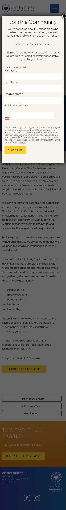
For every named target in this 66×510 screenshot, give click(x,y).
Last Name (10, 82)
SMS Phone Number (16, 105)
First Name (10, 70)
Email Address (13, 93)
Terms (23, 142)
